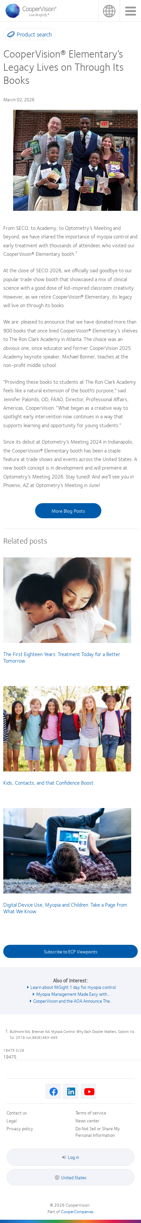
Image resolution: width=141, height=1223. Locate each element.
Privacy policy (20, 1128)
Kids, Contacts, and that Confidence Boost (48, 782)
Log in (73, 1157)
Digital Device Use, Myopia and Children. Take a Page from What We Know (65, 907)
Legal (12, 1120)
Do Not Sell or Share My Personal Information (97, 1131)
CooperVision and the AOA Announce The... (73, 1000)
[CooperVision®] (33, 16)
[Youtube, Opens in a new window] (88, 1091)
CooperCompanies (77, 1211)
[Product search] (9, 35)
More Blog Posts (68, 511)
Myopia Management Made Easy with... (73, 993)
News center (87, 1120)
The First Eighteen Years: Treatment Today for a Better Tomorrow (61, 657)
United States (109, 10)
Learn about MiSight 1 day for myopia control (73, 987)
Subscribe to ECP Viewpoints (70, 951)
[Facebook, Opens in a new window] (53, 1091)
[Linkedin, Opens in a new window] (70, 1091)
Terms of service (90, 1112)
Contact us (17, 1112)
